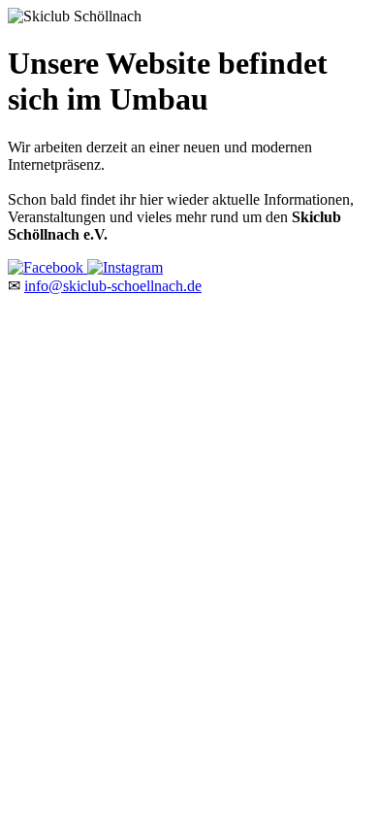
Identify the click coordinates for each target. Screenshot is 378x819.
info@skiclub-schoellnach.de (113, 286)
